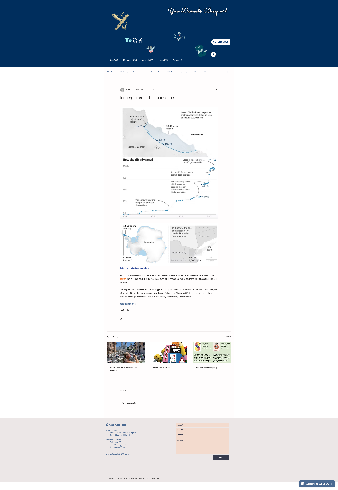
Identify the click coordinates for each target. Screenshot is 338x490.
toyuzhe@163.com (120, 454)
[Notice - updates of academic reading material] (126, 352)
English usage (183, 72)
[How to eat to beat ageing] (212, 352)
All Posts (109, 72)
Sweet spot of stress (161, 367)
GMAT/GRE (170, 72)
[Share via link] (121, 319)
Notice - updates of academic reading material (125, 369)
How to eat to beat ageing (206, 367)
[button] (227, 72)
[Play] (213, 54)
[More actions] (216, 90)
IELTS (150, 72)
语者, (139, 41)
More (206, 72)
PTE (127, 310)
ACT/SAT (196, 72)
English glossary (123, 72)
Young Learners (138, 72)
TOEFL (160, 72)
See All (228, 337)
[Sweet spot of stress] (169, 352)
